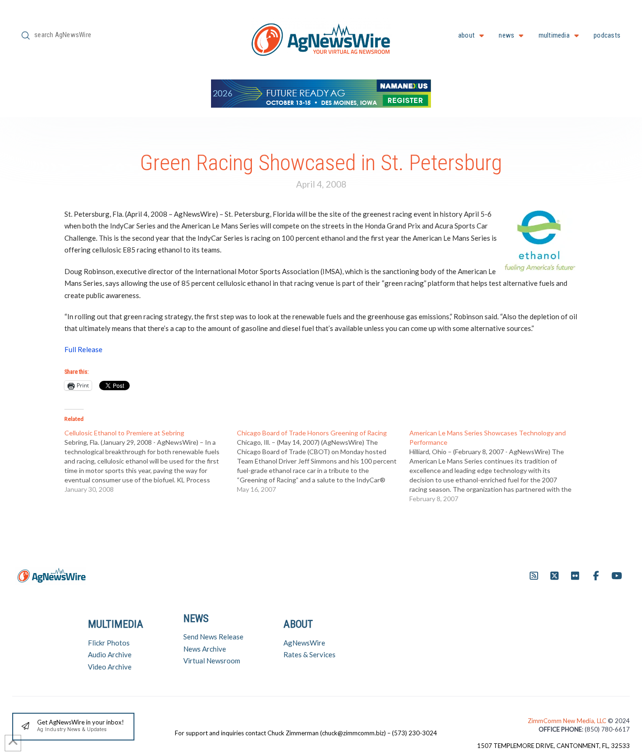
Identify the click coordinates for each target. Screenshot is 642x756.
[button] (73, 726)
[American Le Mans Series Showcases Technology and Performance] (495, 466)
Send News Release (213, 636)
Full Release (83, 349)
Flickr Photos (109, 642)
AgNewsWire (304, 642)
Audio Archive (110, 654)
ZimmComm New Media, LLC (568, 720)
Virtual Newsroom (211, 660)
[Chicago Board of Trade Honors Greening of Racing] (323, 461)
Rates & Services (309, 654)
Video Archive (110, 666)
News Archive (204, 649)
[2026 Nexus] (321, 92)
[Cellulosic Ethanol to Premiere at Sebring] (150, 461)
